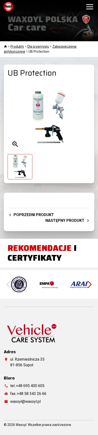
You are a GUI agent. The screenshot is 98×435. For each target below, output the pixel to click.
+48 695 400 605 (30, 385)
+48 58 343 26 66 (31, 393)
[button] (90, 284)
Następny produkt (65, 220)
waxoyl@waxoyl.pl (25, 401)
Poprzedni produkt (33, 214)
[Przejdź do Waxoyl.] (5, 46)
